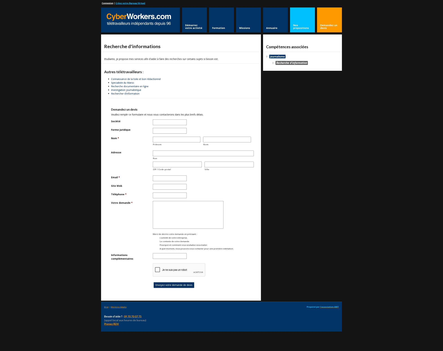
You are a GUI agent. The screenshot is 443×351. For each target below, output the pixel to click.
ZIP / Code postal (162, 169)
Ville (207, 169)
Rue (155, 158)
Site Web (116, 185)
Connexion (107, 3)
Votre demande (122, 202)
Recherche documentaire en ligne (129, 86)
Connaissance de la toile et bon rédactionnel (136, 79)
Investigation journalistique (126, 90)
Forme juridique (120, 129)
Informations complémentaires (122, 256)
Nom (115, 138)
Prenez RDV (111, 323)
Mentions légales (118, 307)
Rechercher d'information (125, 93)
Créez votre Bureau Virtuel (130, 3)
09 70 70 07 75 (133, 316)
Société (115, 121)
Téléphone (118, 194)
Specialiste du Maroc (122, 82)
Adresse (116, 152)
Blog (106, 307)
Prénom (157, 144)
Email (115, 177)
